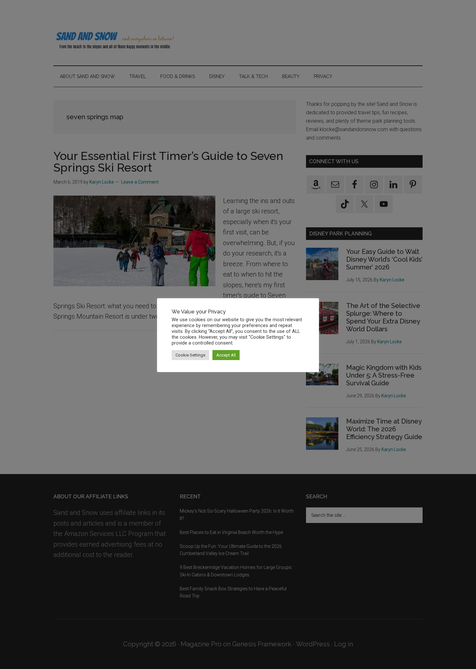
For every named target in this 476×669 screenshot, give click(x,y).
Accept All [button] (226, 355)
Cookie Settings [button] (190, 355)
